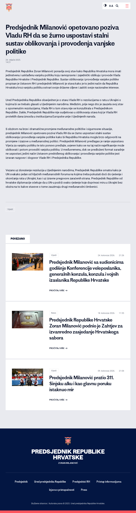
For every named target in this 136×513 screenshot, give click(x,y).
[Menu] (127, 5)
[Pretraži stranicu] (117, 5)
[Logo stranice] (9, 7)
